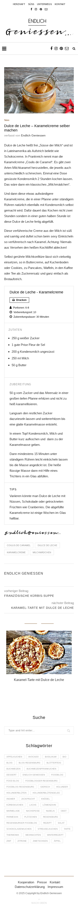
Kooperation (26, 882)
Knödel (45, 799)
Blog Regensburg (29, 763)
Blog (9, 763)
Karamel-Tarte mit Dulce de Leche (39, 680)
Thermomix (12, 835)
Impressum (55, 887)
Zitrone (22, 841)
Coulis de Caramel (19, 545)
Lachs (32, 805)
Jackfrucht (28, 799)
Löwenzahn (49, 805)
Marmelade (13, 811)
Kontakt (60, 4)
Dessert (11, 775)
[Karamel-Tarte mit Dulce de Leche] (39, 652)
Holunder (62, 787)
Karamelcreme (16, 552)
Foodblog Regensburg (20, 787)
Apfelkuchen (14, 757)
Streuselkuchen (48, 829)
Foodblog (57, 775)
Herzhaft (19, 4)
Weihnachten (33, 835)
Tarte (67, 829)
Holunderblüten (16, 793)
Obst (64, 811)
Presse (42, 882)
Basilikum (50, 757)
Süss (31, 4)
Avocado (33, 757)
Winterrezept (55, 835)
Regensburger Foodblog (21, 823)
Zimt (8, 841)
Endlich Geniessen (33, 135)
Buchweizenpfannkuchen (41, 769)
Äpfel (57, 841)
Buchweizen (13, 769)
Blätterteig (54, 763)
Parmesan (12, 817)
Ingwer (10, 799)
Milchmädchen (42, 552)
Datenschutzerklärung (30, 887)
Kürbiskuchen (14, 805)
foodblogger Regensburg (41, 781)
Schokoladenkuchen (18, 829)
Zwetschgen (40, 841)
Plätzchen (30, 817)
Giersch (45, 787)
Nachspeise (33, 811)
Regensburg (50, 817)
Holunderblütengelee (46, 793)
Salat (61, 823)
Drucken (21, 300)
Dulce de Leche (47, 545)
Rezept (47, 823)
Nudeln (50, 811)
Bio (64, 757)
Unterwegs (44, 4)
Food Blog (12, 781)
